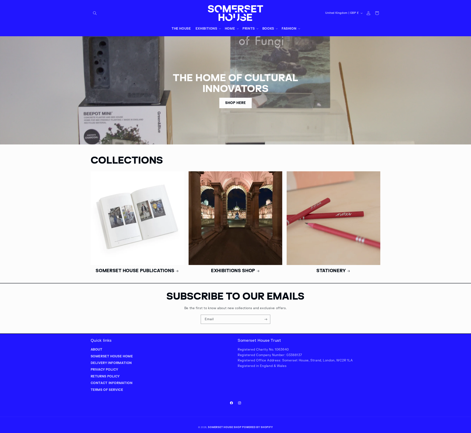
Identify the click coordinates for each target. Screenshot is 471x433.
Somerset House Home (112, 356)
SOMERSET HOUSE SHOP (224, 427)
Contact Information (112, 383)
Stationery (331, 271)
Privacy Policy (104, 369)
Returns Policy (105, 376)
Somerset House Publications (135, 271)
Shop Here (235, 103)
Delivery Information (111, 363)
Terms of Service (107, 389)
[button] (95, 13)
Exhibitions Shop (233, 271)
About (96, 349)
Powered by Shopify (257, 427)
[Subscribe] (266, 319)
